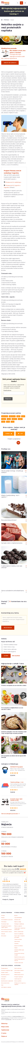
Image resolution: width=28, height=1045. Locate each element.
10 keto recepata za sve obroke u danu (13, 685)
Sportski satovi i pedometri (7, 980)
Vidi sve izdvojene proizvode (9, 813)
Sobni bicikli (17, 941)
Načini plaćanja (17, 968)
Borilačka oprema (5, 974)
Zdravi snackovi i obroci (6, 931)
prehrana (14, 419)
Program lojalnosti (18, 976)
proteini (20, 419)
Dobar (8, 433)
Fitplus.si (4, 1036)
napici (23, 416)
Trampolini (3, 976)
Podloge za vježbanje (19, 923)
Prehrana (6, 19)
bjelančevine (12, 416)
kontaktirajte (8, 1019)
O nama (3, 1033)
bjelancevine (4, 416)
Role (2, 985)
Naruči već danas (9, 62)
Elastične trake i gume (19, 957)
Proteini (3, 915)
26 (26, 495)
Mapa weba (5, 1026)
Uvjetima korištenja (17, 1016)
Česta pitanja (17, 972)
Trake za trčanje (18, 939)
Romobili (3, 978)
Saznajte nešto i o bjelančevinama (11, 543)
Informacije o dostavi (19, 970)
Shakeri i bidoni (4, 972)
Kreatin (3, 917)
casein (18, 416)
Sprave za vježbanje (18, 933)
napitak (3, 419)
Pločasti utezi (17, 919)
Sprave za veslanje (18, 945)
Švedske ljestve (4, 968)
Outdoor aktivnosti (18, 962)
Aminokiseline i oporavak (7, 919)
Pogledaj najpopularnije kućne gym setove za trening (15, 11)
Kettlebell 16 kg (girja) (16, 767)
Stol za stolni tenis (5, 983)
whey (12, 421)
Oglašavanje (5, 1030)
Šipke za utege (17, 921)
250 (26, 471)
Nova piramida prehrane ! (9, 520)
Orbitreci (16, 943)
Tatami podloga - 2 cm (16, 782)
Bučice (15, 915)
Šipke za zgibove (18, 926)
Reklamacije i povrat (19, 974)
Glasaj (6, 655)
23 (26, 543)
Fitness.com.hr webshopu (13, 182)
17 (26, 590)
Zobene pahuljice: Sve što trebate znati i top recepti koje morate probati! (13, 732)
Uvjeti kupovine (17, 978)
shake (8, 421)
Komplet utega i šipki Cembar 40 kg (16, 799)
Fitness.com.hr (5, 3)
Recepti (12, 19)
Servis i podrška (17, 980)
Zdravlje (3, 933)
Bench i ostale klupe (18, 931)
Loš (21, 433)
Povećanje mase (5, 923)
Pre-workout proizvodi (6, 929)
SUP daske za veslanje (6, 987)
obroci (8, 419)
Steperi (16, 947)
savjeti (3, 421)
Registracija (8, 627)
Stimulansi (3, 935)
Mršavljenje (3, 921)
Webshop (4, 1023)
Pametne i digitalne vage (6, 970)
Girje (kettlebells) (18, 917)
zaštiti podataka (5, 1018)
